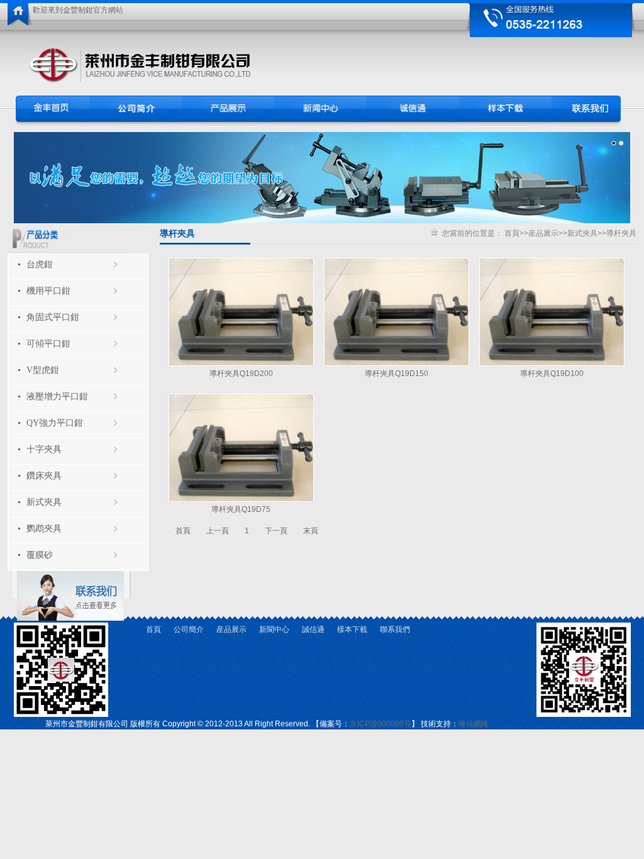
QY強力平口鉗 (54, 423)
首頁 (511, 233)
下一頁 (276, 530)
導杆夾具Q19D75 (240, 509)
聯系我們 (395, 629)
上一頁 (217, 530)
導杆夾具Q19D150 (396, 373)
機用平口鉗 (48, 291)
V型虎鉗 (42, 370)
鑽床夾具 (44, 475)
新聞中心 (274, 629)
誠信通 (313, 629)
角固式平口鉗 (52, 317)
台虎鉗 (39, 264)
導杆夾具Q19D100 (552, 373)
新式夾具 (44, 502)
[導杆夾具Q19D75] (241, 499)
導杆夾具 (621, 233)
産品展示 (543, 233)
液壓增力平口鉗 (57, 396)
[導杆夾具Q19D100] (552, 363)
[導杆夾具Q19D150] (396, 363)
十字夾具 (44, 449)
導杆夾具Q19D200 (241, 373)
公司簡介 (189, 629)
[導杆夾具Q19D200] (241, 363)
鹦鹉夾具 (44, 528)
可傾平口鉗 (48, 343)
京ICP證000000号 (380, 723)
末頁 (310, 530)
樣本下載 (352, 629)
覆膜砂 (39, 555)
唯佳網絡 (473, 723)
